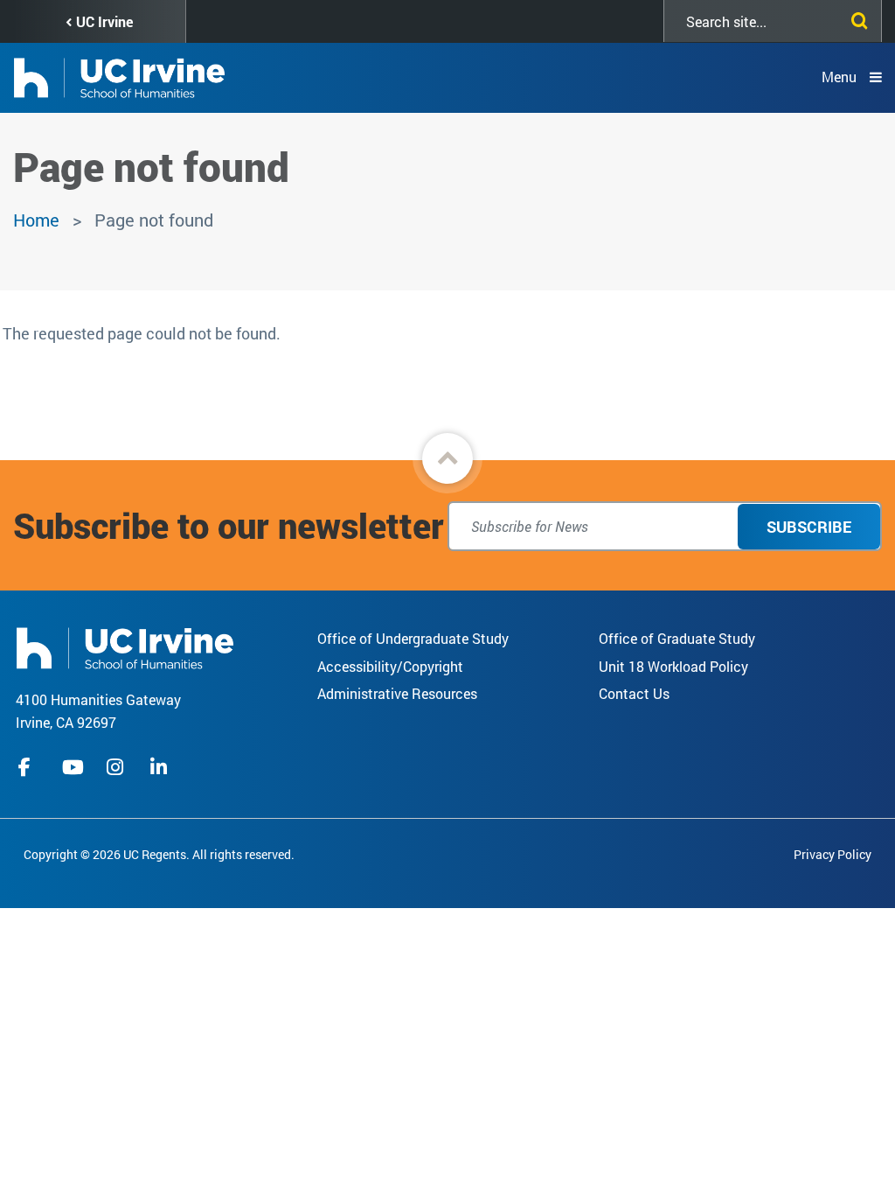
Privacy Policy (832, 854)
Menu (839, 76)
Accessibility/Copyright (390, 666)
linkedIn (160, 767)
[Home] (125, 646)
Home (36, 219)
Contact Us (634, 693)
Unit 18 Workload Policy (673, 666)
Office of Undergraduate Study (413, 638)
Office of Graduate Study (677, 638)
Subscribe (809, 526)
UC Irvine (104, 21)
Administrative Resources (397, 693)
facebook (28, 767)
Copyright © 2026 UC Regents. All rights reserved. (159, 854)
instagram (117, 767)
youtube (73, 767)
